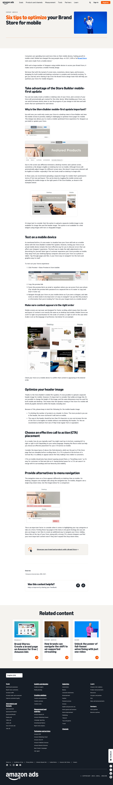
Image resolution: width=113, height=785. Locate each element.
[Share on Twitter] (111, 769)
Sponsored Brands (11, 714)
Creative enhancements (40, 698)
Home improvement (67, 712)
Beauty (64, 689)
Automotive (65, 687)
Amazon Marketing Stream (41, 717)
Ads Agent (37, 751)
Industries (65, 684)
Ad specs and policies (96, 695)
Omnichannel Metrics (39, 723)
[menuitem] (14, 717)
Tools (60, 2)
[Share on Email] (111, 777)
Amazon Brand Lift (39, 714)
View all (8, 728)
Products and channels (34, 2)
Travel (64, 723)
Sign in (95, 2)
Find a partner (94, 709)
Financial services (66, 701)
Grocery (64, 704)
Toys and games (66, 720)
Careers (75, 762)
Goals (21, 2)
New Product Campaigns (40, 748)
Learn (76, 2)
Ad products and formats (11, 705)
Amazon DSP (37, 734)
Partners (68, 2)
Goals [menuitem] (8, 684)
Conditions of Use (18, 762)
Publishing (65, 715)
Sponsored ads (10, 708)
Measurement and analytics (40, 710)
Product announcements (96, 689)
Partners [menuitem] (93, 707)
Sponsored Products (11, 711)
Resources (93, 692)
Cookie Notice (53, 762)
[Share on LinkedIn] (111, 773)
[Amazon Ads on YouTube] (17, 765)
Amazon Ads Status (65, 762)
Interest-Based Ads (41, 762)
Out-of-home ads (10, 725)
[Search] (90, 2)
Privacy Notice (29, 762)
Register (106, 2)
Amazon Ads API (38, 739)
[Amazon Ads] (7, 2)
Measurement (50, 2)
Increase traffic (10, 692)
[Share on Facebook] (111, 766)
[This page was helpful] (83, 585)
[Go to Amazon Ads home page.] (22, 776)
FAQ (91, 698)
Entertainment (66, 695)
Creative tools (38, 704)
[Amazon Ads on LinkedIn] (7, 765)
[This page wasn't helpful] (78, 585)
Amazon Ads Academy (96, 687)
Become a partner (95, 712)
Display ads (9, 717)
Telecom (64, 718)
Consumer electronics (68, 692)
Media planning (38, 689)
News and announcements (97, 701)
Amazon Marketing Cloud (40, 737)
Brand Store (82, 58)
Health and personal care (68, 706)
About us (8, 762)
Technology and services (42, 731)
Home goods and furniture (69, 709)
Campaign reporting (39, 720)
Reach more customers (12, 689)
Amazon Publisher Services (41, 742)
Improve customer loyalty (13, 698)
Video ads (8, 720)
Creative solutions (40, 695)
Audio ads (8, 723)
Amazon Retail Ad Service (41, 745)
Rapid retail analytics (39, 725)
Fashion (64, 698)
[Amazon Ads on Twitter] (10, 765)
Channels (65, 729)
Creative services (38, 701)
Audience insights (38, 687)
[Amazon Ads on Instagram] (14, 765)
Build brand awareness (12, 687)
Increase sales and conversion (14, 695)
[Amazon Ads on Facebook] (20, 765)
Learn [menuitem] (92, 684)
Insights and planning (41, 684)
